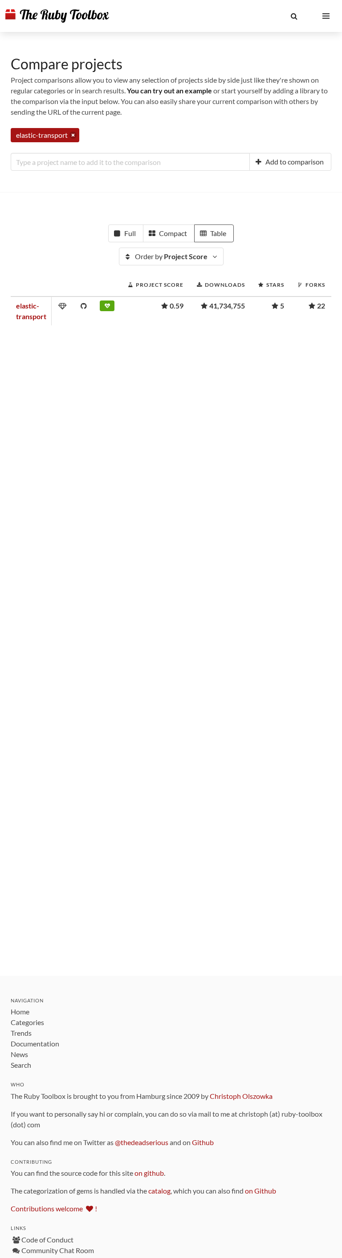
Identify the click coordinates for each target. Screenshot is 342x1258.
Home (20, 1011)
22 (321, 305)
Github (203, 1142)
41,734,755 (227, 305)
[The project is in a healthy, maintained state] (107, 307)
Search (21, 1065)
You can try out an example (169, 90)
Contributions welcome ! (54, 1208)
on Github (260, 1190)
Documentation (35, 1043)
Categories (27, 1022)
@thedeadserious (141, 1142)
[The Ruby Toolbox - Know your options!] (57, 16)
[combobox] (130, 162)
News (19, 1054)
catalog (159, 1190)
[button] (294, 16)
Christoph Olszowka (241, 1096)
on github (149, 1173)
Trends (21, 1033)
